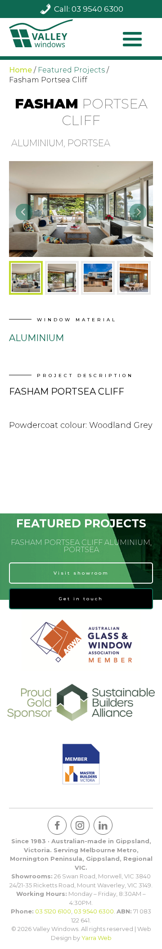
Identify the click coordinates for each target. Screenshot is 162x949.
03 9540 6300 (94, 911)
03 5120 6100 (53, 911)
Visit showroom (81, 573)
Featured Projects (71, 70)
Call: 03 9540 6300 (88, 8)
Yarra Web (96, 937)
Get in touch (81, 599)
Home (20, 70)
